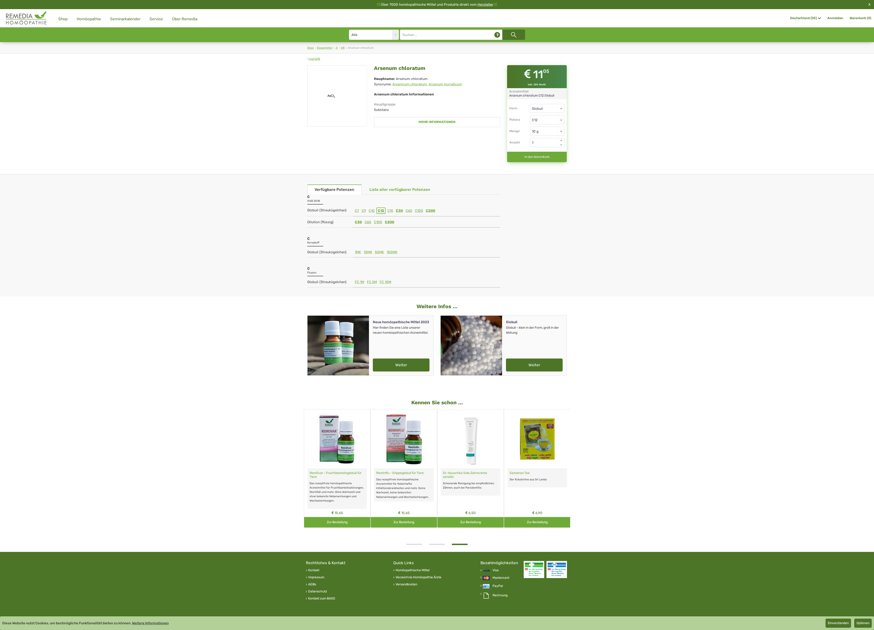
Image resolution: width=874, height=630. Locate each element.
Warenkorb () (860, 18)
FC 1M (359, 282)
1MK (358, 252)
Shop (63, 19)
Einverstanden (838, 623)
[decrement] (561, 145)
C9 (364, 211)
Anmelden (835, 18)
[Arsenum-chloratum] (337, 96)
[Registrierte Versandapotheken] (534, 569)
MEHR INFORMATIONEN (437, 122)
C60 (409, 211)
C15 (390, 211)
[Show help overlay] (497, 35)
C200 (430, 211)
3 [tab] (460, 544)
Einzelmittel (324, 47)
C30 (399, 211)
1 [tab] (414, 544)
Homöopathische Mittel (412, 570)
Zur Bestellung (337, 522)
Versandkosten (406, 584)
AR (343, 47)
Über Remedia (184, 19)
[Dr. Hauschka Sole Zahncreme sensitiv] (470, 439)
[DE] (26, 18)
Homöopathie (89, 19)
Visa (496, 570)
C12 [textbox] (535, 120)
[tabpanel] (470, 468)
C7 (357, 211)
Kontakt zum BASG (321, 598)
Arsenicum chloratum (409, 84)
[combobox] (547, 119)
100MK (392, 252)
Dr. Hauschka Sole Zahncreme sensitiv (465, 475)
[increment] (561, 140)
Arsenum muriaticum (445, 84)
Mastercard (501, 577)
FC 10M (385, 282)
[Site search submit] (513, 35)
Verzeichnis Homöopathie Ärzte (418, 577)
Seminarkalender (125, 19)
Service (156, 19)
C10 (372, 211)
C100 (419, 211)
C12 (381, 211)
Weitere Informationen (150, 623)
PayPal (498, 586)
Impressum (316, 577)
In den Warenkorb (536, 157)
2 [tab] (437, 544)
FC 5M (372, 282)
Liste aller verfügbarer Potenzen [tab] (399, 189)
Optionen (862, 623)
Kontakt (313, 570)
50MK (379, 252)
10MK (368, 252)
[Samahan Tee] (537, 439)
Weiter (401, 365)
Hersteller (485, 5)
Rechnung (500, 595)
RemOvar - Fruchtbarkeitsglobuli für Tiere (335, 475)
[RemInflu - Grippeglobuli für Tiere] (404, 439)
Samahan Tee (520, 473)
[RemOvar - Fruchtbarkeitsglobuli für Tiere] (337, 439)
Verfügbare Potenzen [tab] (334, 189)
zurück (314, 59)
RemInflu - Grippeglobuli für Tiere (400, 473)
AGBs (312, 584)
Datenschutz (317, 591)
